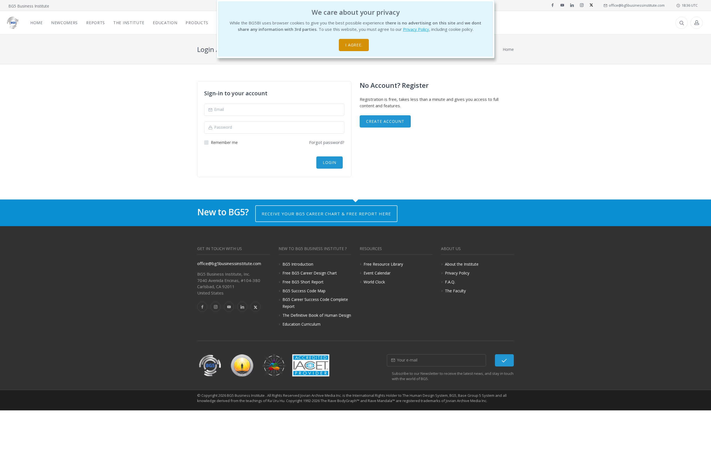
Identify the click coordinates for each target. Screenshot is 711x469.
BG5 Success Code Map (304, 290)
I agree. (354, 45)
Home (508, 49)
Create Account (385, 121)
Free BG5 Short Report (303, 282)
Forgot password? (326, 142)
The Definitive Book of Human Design (316, 315)
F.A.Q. (450, 282)
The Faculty (455, 290)
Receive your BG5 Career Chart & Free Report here (326, 213)
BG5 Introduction (297, 264)
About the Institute (462, 264)
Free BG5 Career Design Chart (309, 273)
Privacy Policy (416, 29)
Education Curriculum (301, 324)
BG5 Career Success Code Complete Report (315, 303)
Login (329, 162)
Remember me (224, 142)
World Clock (374, 282)
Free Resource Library (383, 264)
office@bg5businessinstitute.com (636, 5)
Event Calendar (377, 273)
